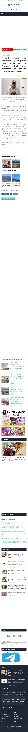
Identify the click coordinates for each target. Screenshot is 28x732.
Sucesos (3, 696)
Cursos (17, 694)
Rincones (13, 703)
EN (6, 641)
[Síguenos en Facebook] (8, 637)
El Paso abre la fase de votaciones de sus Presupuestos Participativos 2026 (17, 400)
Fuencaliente (4, 714)
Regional (13, 692)
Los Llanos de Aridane (5, 716)
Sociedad (7, 190)
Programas (9, 696)
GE (8, 641)
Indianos (8, 701)
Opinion (13, 699)
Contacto (20, 726)
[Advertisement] (14, 32)
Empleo (18, 699)
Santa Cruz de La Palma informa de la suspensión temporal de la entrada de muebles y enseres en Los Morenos (17, 564)
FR (10, 641)
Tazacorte (16, 720)
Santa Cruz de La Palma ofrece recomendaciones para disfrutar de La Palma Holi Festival (13, 537)
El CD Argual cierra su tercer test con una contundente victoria (16, 389)
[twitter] (14, 9)
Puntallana (3, 718)
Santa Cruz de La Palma (6, 720)
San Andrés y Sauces (18, 718)
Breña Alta (16, 711)
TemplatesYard (13, 728)
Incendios (22, 701)
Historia (3, 701)
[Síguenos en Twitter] (14, 637)
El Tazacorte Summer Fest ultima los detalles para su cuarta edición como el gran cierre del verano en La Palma (13, 542)
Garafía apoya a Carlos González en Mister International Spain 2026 (16, 593)
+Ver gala (13, 117)
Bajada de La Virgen (6, 699)
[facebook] (11, 9)
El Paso (15, 712)
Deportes (19, 692)
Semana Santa (15, 701)
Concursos (23, 696)
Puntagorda (16, 716)
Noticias (3, 692)
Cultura (23, 692)
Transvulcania (16, 696)
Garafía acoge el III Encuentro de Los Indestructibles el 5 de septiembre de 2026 (17, 365)
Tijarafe (2, 721)
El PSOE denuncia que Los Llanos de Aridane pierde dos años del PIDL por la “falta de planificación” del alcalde (17, 587)
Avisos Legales (14, 726)
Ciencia (22, 703)
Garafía (15, 714)
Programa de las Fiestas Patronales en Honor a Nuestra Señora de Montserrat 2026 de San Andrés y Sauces (13, 459)
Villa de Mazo (17, 721)
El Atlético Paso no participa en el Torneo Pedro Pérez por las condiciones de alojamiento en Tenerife (17, 378)
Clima (3, 703)
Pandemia (23, 699)
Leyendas (8, 703)
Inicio (2, 53)
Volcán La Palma (7, 53)
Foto (18, 703)
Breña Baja (3, 712)
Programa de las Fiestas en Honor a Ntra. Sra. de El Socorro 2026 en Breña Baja (16, 572)
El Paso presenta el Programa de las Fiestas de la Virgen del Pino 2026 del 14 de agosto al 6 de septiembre (17, 579)
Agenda (8, 692)
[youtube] (16, 9)
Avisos (21, 694)
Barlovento (3, 711)
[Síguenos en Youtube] (19, 637)
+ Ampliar (12, 369)
